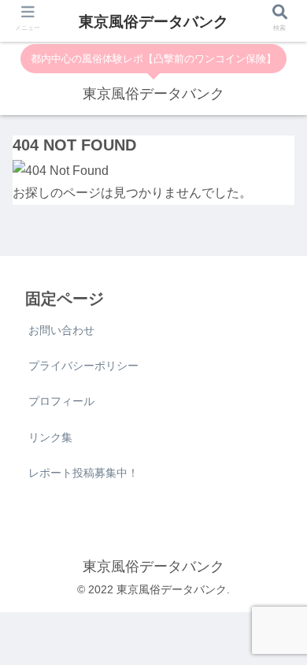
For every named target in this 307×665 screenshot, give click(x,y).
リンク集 (50, 437)
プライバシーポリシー (83, 365)
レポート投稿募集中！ (83, 472)
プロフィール (61, 401)
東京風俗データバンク (153, 21)
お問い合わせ (61, 330)
